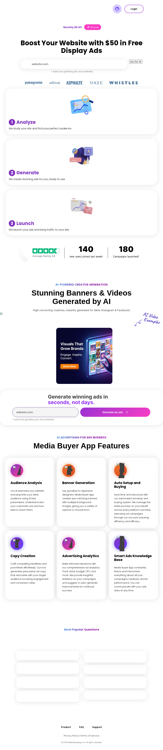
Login (134, 8)
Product (66, 727)
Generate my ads (112, 412)
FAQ (81, 727)
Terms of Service (89, 735)
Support (97, 727)
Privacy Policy (71, 735)
